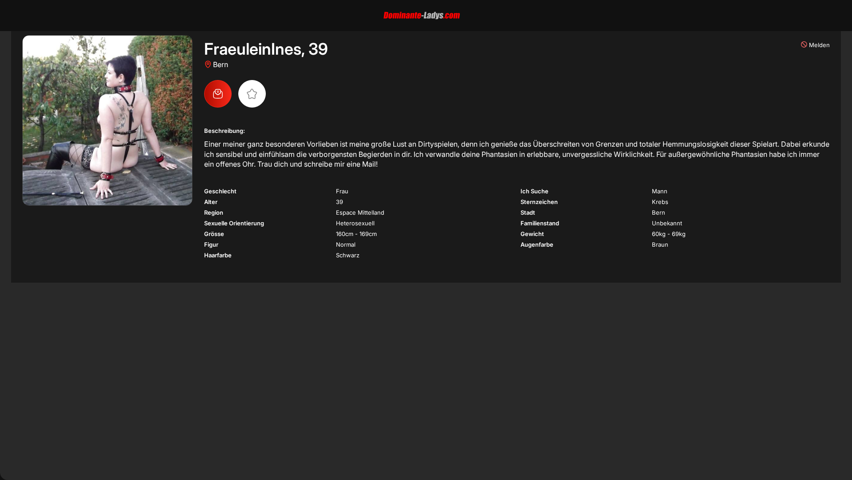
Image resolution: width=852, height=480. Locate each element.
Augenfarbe (537, 244)
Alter (210, 201)
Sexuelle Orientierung (234, 223)
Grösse (214, 233)
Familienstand (540, 223)
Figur (211, 244)
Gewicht (532, 233)
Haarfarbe (218, 255)
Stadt (528, 212)
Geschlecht (220, 191)
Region (213, 212)
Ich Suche (534, 191)
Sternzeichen (539, 201)
